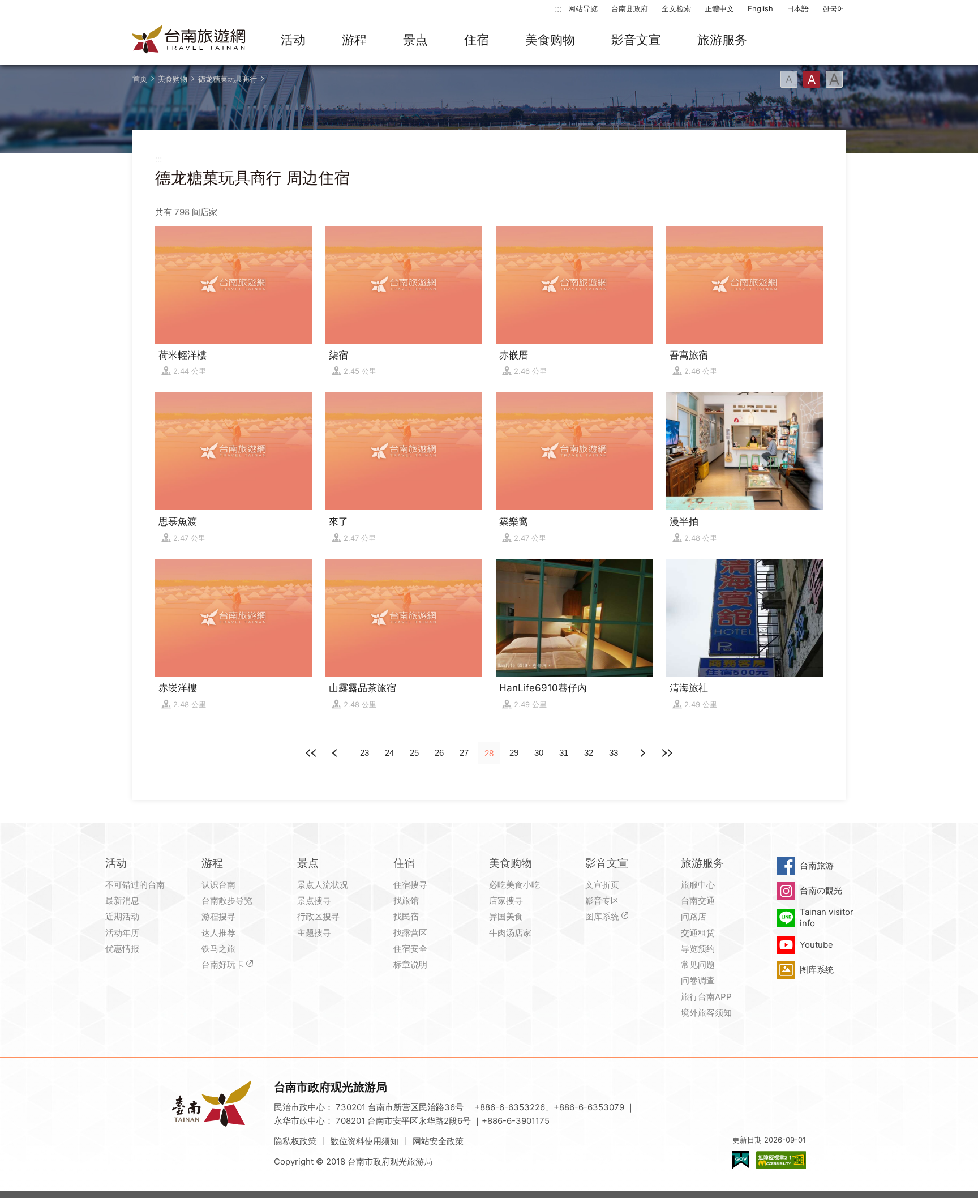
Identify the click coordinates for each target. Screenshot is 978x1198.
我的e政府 (740, 1160)
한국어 (833, 8)
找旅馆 (406, 900)
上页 (641, 753)
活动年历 (122, 932)
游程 (354, 39)
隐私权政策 (295, 1141)
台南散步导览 (226, 900)
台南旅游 (817, 865)
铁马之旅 (218, 948)
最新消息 (122, 900)
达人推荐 (218, 932)
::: (558, 8)
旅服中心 (698, 884)
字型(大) (834, 79)
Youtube (816, 944)
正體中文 (719, 8)
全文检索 (676, 8)
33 (613, 753)
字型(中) (811, 79)
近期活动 (122, 916)
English (760, 8)
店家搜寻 (506, 900)
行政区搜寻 (318, 916)
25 (414, 753)
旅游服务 (722, 39)
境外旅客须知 (706, 1012)
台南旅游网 (189, 40)
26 (439, 753)
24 (389, 753)
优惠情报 (122, 948)
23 (364, 753)
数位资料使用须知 (364, 1141)
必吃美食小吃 (514, 884)
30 (538, 753)
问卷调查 (698, 980)
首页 (139, 78)
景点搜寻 (314, 900)
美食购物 (550, 39)
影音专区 (602, 900)
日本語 (798, 8)
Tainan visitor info (826, 917)
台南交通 (698, 900)
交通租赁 (698, 932)
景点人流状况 (322, 884)
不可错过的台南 (135, 884)
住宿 (476, 39)
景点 (415, 39)
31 (563, 753)
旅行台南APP (706, 996)
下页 (336, 753)
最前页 (311, 753)
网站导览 (583, 8)
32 (588, 753)
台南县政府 (629, 8)
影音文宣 (636, 39)
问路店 (693, 916)
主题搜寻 (314, 932)
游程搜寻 (218, 916)
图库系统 (602, 916)
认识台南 (218, 884)
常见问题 (698, 964)
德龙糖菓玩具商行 (227, 78)
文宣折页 (602, 884)
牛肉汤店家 (510, 932)
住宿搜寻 (410, 884)
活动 (293, 39)
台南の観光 (821, 890)
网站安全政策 (438, 1141)
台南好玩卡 (222, 964)
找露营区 (410, 932)
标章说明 (410, 964)
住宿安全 (410, 948)
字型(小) (788, 79)
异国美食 (506, 916)
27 (464, 753)
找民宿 (406, 916)
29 (513, 753)
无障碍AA (781, 1160)
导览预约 (698, 948)
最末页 (666, 753)
